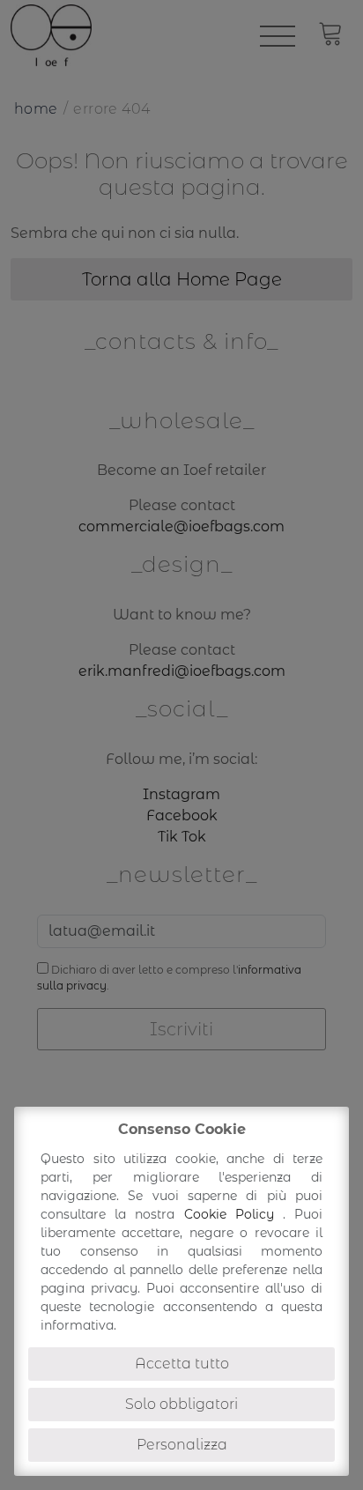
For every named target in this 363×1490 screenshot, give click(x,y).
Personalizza (182, 1444)
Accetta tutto (182, 1363)
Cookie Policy (233, 1214)
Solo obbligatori (181, 1404)
